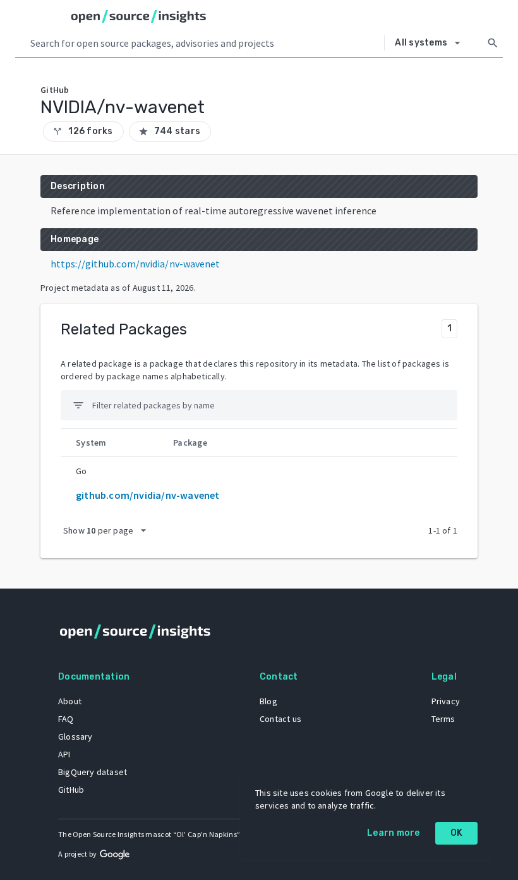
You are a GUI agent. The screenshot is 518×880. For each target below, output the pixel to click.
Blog (268, 701)
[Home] (138, 16)
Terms (443, 718)
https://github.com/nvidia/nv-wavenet (135, 263)
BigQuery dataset (92, 772)
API (64, 754)
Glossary (75, 736)
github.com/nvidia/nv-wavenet (148, 495)
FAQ (66, 718)
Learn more (393, 833)
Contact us (280, 718)
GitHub (71, 789)
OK (456, 833)
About (69, 701)
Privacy (445, 701)
